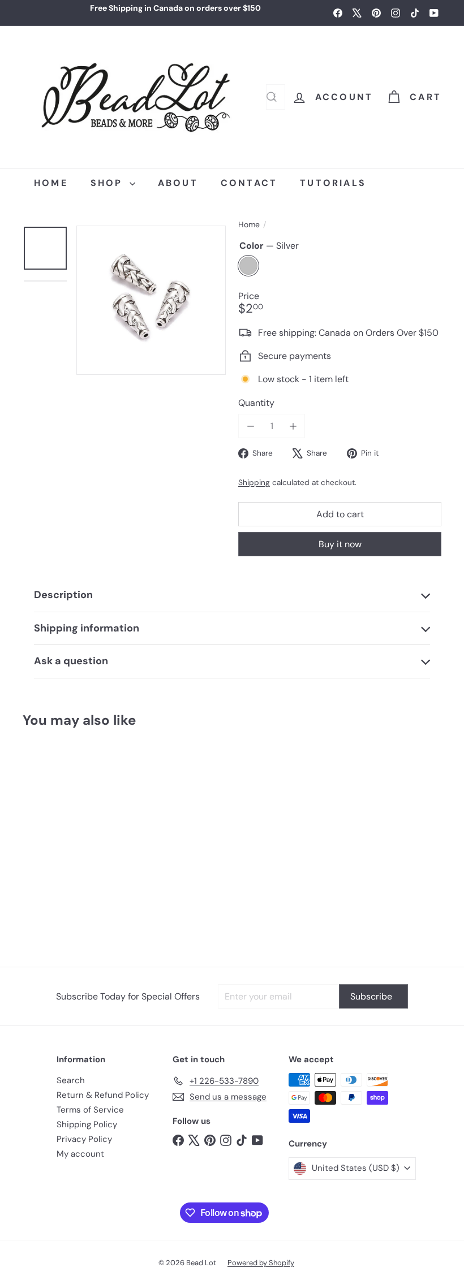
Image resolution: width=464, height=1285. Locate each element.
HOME (51, 183)
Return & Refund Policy (103, 1095)
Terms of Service (90, 1109)
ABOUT (178, 183)
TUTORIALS (333, 183)
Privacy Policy (84, 1139)
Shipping (254, 482)
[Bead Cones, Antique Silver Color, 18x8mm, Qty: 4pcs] (57, 842)
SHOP (109, 183)
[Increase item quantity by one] (293, 426)
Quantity (256, 402)
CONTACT (249, 183)
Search (71, 1080)
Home (249, 225)
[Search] (271, 97)
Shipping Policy (87, 1124)
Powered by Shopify (260, 1262)
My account (80, 1153)
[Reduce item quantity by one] (250, 426)
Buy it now (340, 544)
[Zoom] (151, 300)
